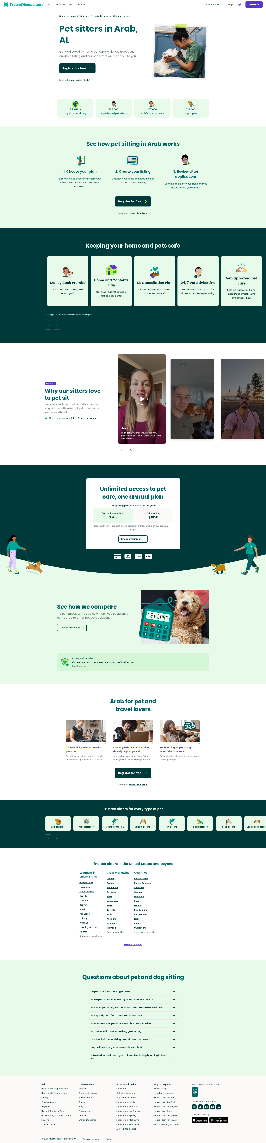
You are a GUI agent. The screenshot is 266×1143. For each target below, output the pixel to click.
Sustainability (85, 1097)
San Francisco (86, 891)
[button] (142, 399)
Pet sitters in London (126, 1102)
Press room (84, 1111)
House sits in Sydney (164, 1111)
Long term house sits (164, 1093)
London (110, 878)
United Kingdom (142, 883)
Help (230, 4)
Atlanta (83, 931)
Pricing (44, 1097)
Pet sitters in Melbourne (127, 1120)
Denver (83, 905)
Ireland (137, 923)
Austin (82, 909)
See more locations (90, 936)
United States (141, 878)
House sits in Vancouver (165, 1120)
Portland (84, 900)
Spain (137, 901)
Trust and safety (49, 1102)
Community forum (88, 1093)
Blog (81, 1106)
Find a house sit (77, 4)
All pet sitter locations (127, 1128)
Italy (136, 919)
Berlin (110, 905)
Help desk (46, 1106)
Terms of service (90, 1139)
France (137, 905)
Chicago (83, 918)
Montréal (111, 927)
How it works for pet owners (54, 1088)
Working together (87, 1120)
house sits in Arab (80, 80)
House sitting (160, 1088)
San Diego (84, 913)
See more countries (145, 932)
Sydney (110, 883)
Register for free (74, 68)
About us (83, 1088)
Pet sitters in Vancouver (128, 1124)
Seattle (83, 896)
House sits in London (164, 1097)
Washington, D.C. (88, 927)
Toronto (111, 910)
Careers (83, 1102)
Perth (109, 896)
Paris (109, 914)
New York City (86, 882)
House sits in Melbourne (165, 1115)
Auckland (111, 919)
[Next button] (57, 326)
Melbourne (112, 887)
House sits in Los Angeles (166, 1106)
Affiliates (83, 1115)
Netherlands (140, 914)
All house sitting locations (166, 1124)
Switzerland (140, 927)
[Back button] (48, 326)
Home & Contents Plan (52, 1111)
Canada (138, 892)
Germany (139, 896)
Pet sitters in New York (127, 1106)
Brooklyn (83, 922)
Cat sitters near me (126, 1093)
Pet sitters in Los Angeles (128, 1111)
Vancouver (112, 901)
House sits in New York (164, 1102)
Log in (239, 4)
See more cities (115, 932)
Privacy (109, 1139)
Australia (139, 887)
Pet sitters (121, 1088)
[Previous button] (121, 450)
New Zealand (140, 910)
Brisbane (111, 892)
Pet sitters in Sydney (126, 1115)
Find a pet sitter (56, 4)
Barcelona (112, 923)
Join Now (254, 4)
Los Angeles (85, 887)
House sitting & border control (56, 1115)
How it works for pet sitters (54, 1093)
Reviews (45, 1120)
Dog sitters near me (126, 1097)
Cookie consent (49, 1124)
